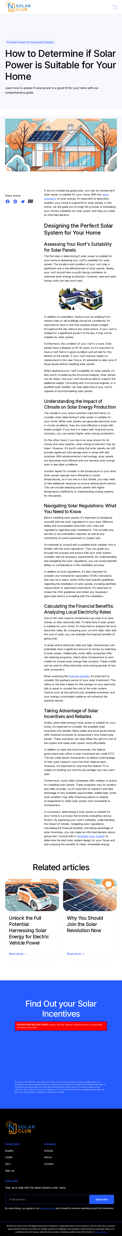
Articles (48, 1150)
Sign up (9, 1170)
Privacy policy (100, 1232)
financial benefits (79, 676)
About (47, 1157)
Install (8, 1157)
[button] (114, 7)
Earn (8, 1163)
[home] (17, 7)
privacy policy (47, 1208)
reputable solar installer (91, 836)
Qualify (9, 1150)
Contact (48, 1163)
